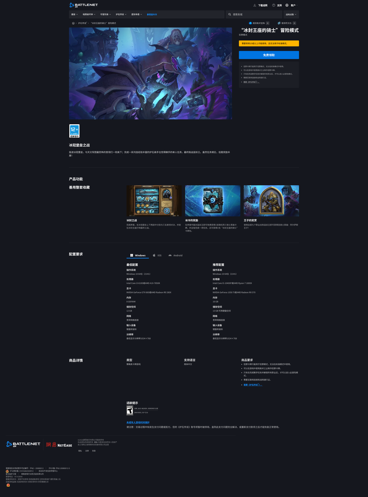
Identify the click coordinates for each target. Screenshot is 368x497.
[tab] (137, 255)
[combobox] (256, 14)
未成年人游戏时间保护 (138, 422)
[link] (74, 131)
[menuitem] (74, 14)
